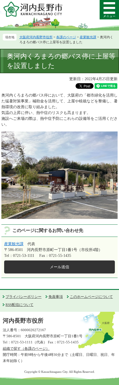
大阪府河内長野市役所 (36, 37)
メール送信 (59, 267)
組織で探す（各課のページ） (26, 348)
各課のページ (66, 37)
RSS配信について (19, 305)
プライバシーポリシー (24, 297)
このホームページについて (91, 297)
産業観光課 (88, 37)
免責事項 (55, 297)
